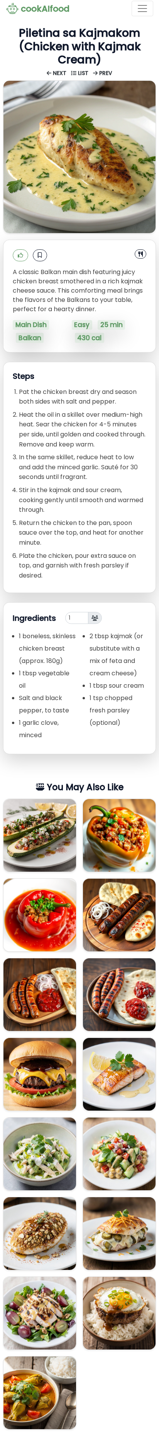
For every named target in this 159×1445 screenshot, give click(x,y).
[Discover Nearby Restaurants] (140, 254)
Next (59, 73)
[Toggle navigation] (142, 8)
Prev (105, 73)
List (83, 73)
